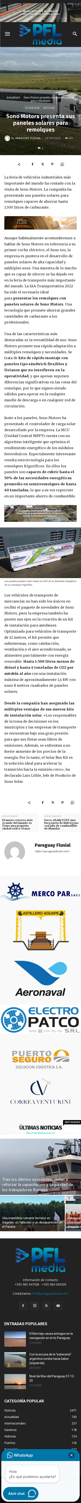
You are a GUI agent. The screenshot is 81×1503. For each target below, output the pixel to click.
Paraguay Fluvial (28, 138)
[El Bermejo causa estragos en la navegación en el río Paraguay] (15, 1339)
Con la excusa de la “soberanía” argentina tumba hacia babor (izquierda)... (50, 1359)
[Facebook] (32, 164)
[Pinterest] (52, 164)
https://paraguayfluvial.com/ (52, 851)
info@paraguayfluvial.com (50, 1293)
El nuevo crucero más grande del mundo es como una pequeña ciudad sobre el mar (17, 824)
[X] (42, 164)
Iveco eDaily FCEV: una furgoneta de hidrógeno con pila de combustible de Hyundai (61, 824)
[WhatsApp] (62, 164)
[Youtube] (58, 1306)
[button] (71, 1455)
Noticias (49, 107)
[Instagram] (34, 1305)
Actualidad (13, 97)
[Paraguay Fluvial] (8, 138)
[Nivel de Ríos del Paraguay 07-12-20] (15, 1381)
